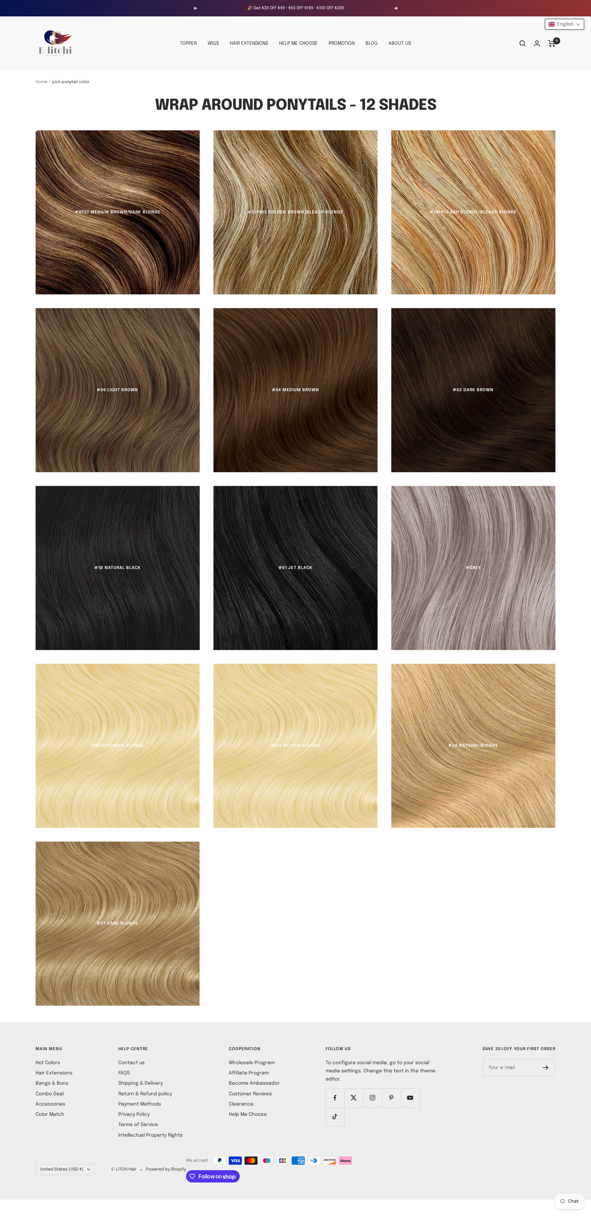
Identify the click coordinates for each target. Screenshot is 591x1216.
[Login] (537, 43)
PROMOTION (342, 43)
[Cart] (551, 43)
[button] (564, 24)
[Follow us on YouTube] (410, 1097)
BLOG (372, 43)
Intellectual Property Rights (150, 1135)
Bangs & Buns (52, 1083)
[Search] (523, 43)
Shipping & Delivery (140, 1083)
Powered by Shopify (166, 1169)
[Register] (546, 1067)
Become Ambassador (254, 1083)
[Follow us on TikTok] (335, 1116)
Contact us (131, 1062)
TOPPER (188, 43)
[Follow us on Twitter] (353, 1097)
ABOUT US (400, 43)
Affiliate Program (249, 1073)
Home (42, 82)
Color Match (50, 1114)
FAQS (124, 1073)
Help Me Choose (248, 1114)
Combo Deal (50, 1094)
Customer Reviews (250, 1094)
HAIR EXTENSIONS (249, 43)
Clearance (241, 1104)
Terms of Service (138, 1124)
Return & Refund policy (145, 1094)
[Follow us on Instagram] (372, 1097)
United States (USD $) (61, 1169)
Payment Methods (139, 1104)
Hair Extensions (54, 1073)
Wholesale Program (252, 1062)
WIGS (213, 43)
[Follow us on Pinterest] (391, 1097)
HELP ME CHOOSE (298, 43)
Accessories (50, 1104)
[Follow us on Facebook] (335, 1097)
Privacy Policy (134, 1114)
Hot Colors (48, 1062)
